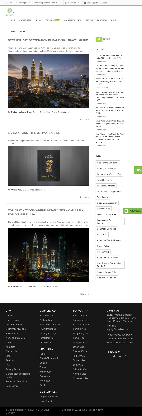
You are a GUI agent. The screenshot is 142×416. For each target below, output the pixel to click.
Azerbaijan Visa (81, 324)
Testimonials (12, 333)
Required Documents (106, 278)
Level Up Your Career (107, 214)
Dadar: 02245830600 (33, 3)
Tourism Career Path (106, 272)
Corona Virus (103, 252)
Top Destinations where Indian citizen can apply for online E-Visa (45, 212)
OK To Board (46, 342)
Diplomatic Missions (16, 329)
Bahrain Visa (79, 329)
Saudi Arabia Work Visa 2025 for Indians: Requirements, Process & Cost (110, 123)
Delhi (42, 385)
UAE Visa (78, 365)
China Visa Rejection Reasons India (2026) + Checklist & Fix (109, 56)
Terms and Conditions (16, 381)
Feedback (11, 360)
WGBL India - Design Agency (89, 410)
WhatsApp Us (73, 3)
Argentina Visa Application (109, 240)
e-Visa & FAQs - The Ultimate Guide (34, 132)
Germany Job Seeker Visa (109, 174)
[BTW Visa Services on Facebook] (109, 356)
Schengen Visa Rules (107, 168)
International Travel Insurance (105, 221)
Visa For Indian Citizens (108, 163)
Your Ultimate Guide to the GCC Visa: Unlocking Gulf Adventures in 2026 (110, 81)
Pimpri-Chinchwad (49, 358)
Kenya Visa (78, 338)
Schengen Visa (80, 378)
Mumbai (43, 363)
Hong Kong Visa (81, 333)
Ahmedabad (46, 372)
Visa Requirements (72, 20)
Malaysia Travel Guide (28, 112)
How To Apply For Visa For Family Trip (109, 264)
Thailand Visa (80, 351)
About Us (89, 20)
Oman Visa (78, 347)
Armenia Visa (79, 320)
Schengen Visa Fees (106, 229)
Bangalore (45, 376)
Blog (113, 20)
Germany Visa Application (109, 191)
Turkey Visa (79, 356)
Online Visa (45, 112)
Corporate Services (49, 396)
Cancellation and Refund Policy (18, 375)
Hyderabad (45, 381)
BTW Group (44, 410)
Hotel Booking (47, 338)
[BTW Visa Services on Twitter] (114, 356)
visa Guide (52, 20)
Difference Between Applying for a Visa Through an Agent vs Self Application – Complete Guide (110, 68)
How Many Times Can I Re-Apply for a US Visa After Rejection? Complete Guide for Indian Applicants (110, 138)
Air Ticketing (46, 320)
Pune (42, 354)
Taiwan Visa (79, 360)
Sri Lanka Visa (80, 369)
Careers (10, 342)
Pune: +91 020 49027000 (119, 335)
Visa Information (37, 190)
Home (12, 20)
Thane (43, 367)
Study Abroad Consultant (108, 257)
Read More (84, 119)
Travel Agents (46, 401)
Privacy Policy (13, 369)
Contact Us (102, 20)
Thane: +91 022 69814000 (120, 342)
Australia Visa (80, 315)
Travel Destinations (60, 112)
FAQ (8, 365)
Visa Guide (102, 234)
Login (23, 31)
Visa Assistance (47, 315)
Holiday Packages (49, 333)
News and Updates (15, 338)
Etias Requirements (106, 186)
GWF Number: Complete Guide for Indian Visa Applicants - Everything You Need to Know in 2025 (110, 96)
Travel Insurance (104, 180)
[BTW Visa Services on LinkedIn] (119, 356)
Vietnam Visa (79, 374)
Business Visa (103, 209)
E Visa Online (17, 286)
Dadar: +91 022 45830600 (120, 338)
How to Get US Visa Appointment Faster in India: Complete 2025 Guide (110, 110)
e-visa (38, 20)
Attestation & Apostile (50, 324)
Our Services (25, 20)
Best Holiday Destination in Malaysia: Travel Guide (48, 40)
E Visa (14, 112)
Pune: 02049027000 (16, 3)
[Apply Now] (126, 211)
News (12, 31)
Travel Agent (102, 197)
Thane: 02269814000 (51, 3)
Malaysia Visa (80, 342)
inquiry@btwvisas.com (97, 3)
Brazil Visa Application (107, 203)
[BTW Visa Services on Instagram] (125, 356)
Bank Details (12, 386)
